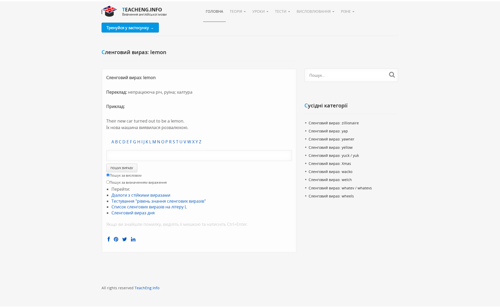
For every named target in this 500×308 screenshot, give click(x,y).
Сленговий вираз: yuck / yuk (334, 155)
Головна (214, 11)
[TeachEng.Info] (109, 12)
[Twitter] (124, 239)
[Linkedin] (133, 239)
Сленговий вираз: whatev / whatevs (340, 187)
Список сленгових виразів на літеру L (149, 207)
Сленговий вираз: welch (330, 179)
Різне (346, 11)
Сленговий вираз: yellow (331, 147)
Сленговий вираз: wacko (330, 171)
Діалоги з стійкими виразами (140, 195)
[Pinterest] (116, 239)
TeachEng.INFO (142, 9)
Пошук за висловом (126, 175)
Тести (281, 11)
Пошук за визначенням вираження (138, 182)
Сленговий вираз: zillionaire (334, 122)
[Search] (392, 74)
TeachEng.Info (147, 287)
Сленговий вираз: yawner (331, 139)
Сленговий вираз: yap (328, 131)
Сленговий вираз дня (133, 213)
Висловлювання (314, 11)
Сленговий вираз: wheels (331, 196)
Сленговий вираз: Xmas (330, 163)
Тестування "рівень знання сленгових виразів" (158, 201)
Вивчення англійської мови (144, 14)
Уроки (259, 11)
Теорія (236, 11)
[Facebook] (109, 239)
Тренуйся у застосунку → (130, 27)
